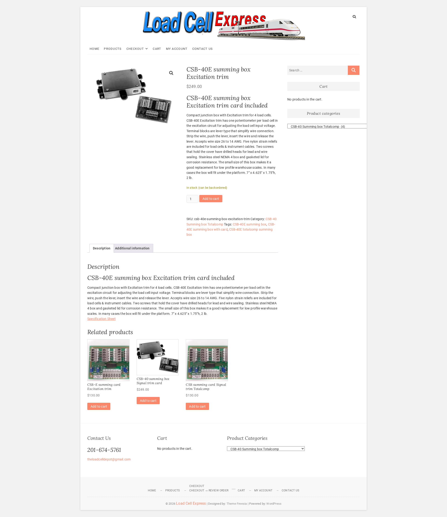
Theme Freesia (237, 503)
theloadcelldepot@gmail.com (109, 459)
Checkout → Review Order (209, 490)
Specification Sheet (101, 319)
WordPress (273, 503)
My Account (177, 48)
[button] (171, 73)
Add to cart (211, 199)
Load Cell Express (191, 503)
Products (113, 48)
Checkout (135, 48)
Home (94, 48)
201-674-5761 (104, 449)
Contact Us (202, 48)
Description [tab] (101, 248)
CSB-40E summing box (250, 224)
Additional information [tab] (132, 248)
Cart (157, 48)
